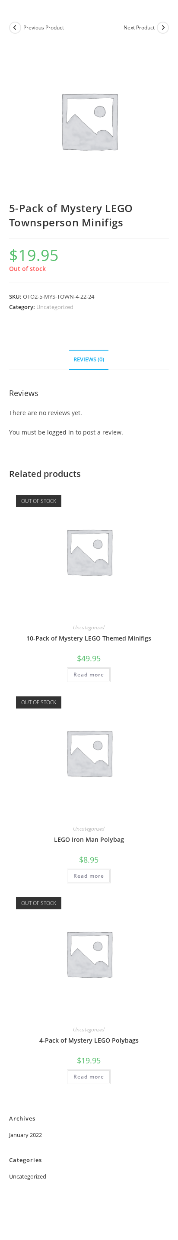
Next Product (139, 27)
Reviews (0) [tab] (88, 359)
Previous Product (43, 27)
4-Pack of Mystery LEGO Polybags (89, 1040)
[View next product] (163, 28)
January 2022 (25, 1135)
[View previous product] (15, 28)
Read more (88, 674)
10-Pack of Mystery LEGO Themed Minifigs (88, 638)
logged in (60, 432)
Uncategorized (54, 307)
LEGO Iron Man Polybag (89, 839)
